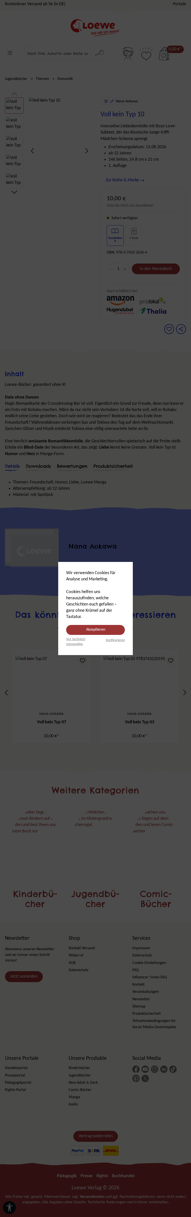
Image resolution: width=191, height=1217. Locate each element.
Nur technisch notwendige (75, 641)
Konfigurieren (115, 640)
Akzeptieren (95, 630)
